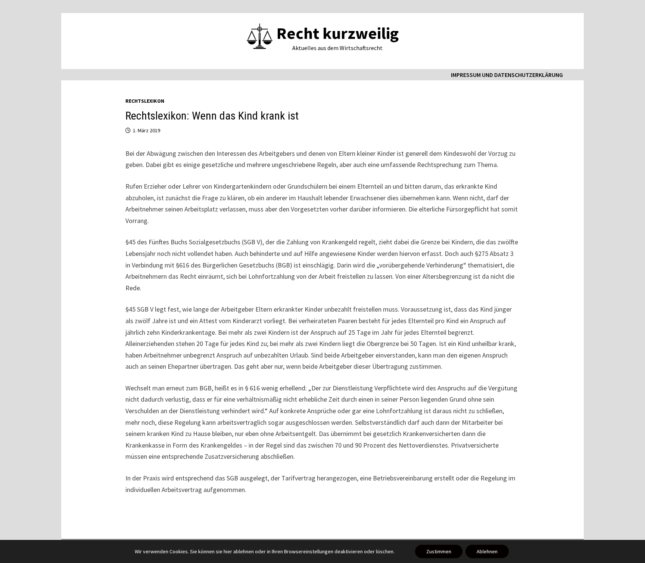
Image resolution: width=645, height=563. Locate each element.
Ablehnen (487, 551)
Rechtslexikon (144, 101)
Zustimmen (438, 551)
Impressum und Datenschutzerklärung (507, 74)
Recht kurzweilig (338, 33)
